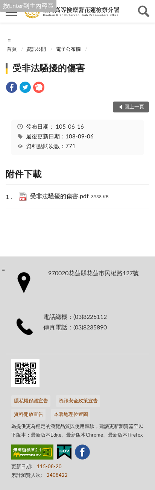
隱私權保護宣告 (31, 401)
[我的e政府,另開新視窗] (64, 453)
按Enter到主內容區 (28, 6)
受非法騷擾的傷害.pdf (69, 196)
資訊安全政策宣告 (78, 401)
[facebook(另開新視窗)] (82, 453)
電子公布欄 (68, 49)
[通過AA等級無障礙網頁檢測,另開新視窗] (32, 453)
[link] (11, 89)
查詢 (143, 11)
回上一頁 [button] (134, 107)
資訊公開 (36, 49)
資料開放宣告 (28, 414)
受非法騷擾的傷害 (49, 68)
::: (9, 40)
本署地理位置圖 (71, 414)
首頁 (12, 49)
